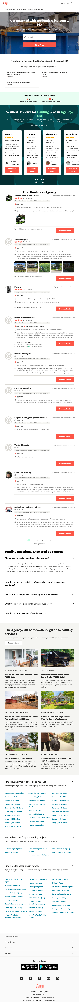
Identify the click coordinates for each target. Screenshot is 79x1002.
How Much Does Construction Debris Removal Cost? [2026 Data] (21, 717)
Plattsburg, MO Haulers (13, 812)
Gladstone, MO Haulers (60, 815)
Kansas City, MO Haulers (37, 797)
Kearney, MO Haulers (36, 825)
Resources (8, 948)
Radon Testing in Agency (14, 896)
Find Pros (39, 45)
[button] (20, 219)
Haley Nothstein (11, 712)
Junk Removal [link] (21, 9)
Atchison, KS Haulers (36, 821)
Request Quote (65, 231)
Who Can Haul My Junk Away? (18, 758)
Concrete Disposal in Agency (39, 855)
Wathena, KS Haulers (12, 823)
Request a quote (12, 169)
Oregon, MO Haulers (59, 823)
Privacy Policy (44, 992)
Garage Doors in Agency (61, 905)
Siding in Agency (58, 883)
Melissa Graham (11, 670)
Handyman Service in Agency (16, 889)
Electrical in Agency (35, 908)
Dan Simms (44, 754)
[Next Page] (55, 540)
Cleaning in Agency (35, 887)
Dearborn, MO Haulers (13, 797)
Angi (42, 670)
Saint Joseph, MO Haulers (14, 793)
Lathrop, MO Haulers (36, 814)
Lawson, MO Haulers (59, 819)
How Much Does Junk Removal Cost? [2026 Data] (21, 675)
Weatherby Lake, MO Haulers (39, 818)
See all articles (13, 643)
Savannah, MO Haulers (36, 800)
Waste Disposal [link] (10, 9)
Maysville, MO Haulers (60, 800)
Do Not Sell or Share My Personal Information (39, 998)
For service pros (10, 942)
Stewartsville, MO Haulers (14, 808)
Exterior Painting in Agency (38, 879)
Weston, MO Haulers (12, 819)
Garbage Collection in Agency (16, 911)
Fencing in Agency (35, 883)
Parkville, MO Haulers (60, 808)
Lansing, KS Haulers (59, 804)
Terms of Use (34, 992)
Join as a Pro (65, 3)
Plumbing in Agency (12, 885)
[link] (7, 163)
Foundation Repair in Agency (63, 887)
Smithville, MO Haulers (37, 793)
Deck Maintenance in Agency (15, 904)
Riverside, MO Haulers (60, 812)
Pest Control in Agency (60, 890)
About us (8, 954)
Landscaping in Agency (13, 908)
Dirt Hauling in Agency (13, 849)
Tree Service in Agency (36, 898)
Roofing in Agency (11, 900)
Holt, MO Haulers (34, 810)
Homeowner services (11, 936)
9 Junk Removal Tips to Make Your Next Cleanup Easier (56, 759)
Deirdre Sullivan (47, 712)
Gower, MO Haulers (12, 800)
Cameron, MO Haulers (60, 793)
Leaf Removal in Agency (61, 849)
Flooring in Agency (59, 898)
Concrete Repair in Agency (62, 894)
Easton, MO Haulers (12, 804)
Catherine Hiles (11, 754)
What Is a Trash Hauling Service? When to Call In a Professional (55, 717)
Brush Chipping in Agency (61, 852)
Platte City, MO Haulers (13, 826)
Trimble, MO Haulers (12, 815)
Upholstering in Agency (13, 893)
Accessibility (39, 995)
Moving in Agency (11, 852)
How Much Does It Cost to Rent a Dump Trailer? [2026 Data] (55, 675)
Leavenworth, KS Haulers (61, 797)
